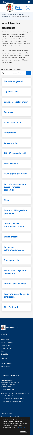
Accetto (23, 432)
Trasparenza (5, 339)
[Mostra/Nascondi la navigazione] (4, 8)
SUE (2, 351)
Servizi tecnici (5, 366)
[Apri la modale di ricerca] (28, 8)
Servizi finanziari (6, 348)
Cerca (28, 73)
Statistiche (4, 354)
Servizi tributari (6, 345)
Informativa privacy (7, 413)
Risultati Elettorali (7, 342)
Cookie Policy (22, 427)
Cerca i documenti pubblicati (11, 69)
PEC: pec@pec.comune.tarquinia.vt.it (12, 398)
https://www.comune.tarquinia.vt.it (12, 401)
